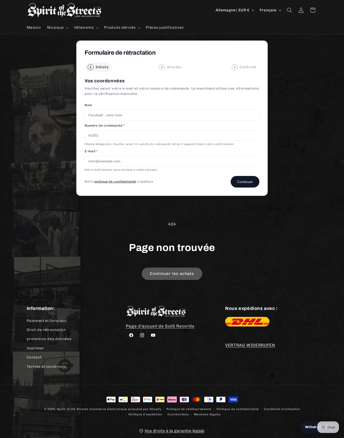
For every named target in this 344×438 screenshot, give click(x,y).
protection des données (49, 339)
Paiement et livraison (47, 320)
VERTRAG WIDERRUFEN (250, 345)
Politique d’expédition (145, 414)
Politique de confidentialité (238, 409)
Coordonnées (178, 414)
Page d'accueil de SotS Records (160, 325)
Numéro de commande (105, 125)
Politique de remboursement (188, 409)
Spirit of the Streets (72, 409)
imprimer (35, 348)
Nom (88, 105)
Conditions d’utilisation (282, 409)
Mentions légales (207, 414)
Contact (34, 357)
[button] (57, 27)
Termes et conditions (46, 366)
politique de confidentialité (115, 181)
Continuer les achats (172, 273)
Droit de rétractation (46, 329)
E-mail (91, 151)
